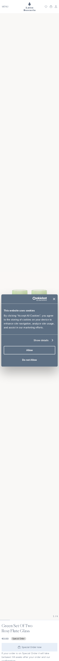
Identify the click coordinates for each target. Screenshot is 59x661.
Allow (29, 350)
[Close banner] (54, 299)
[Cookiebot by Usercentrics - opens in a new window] (34, 299)
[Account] (56, 6)
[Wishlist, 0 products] (46, 7)
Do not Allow (29, 359)
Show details (41, 340)
